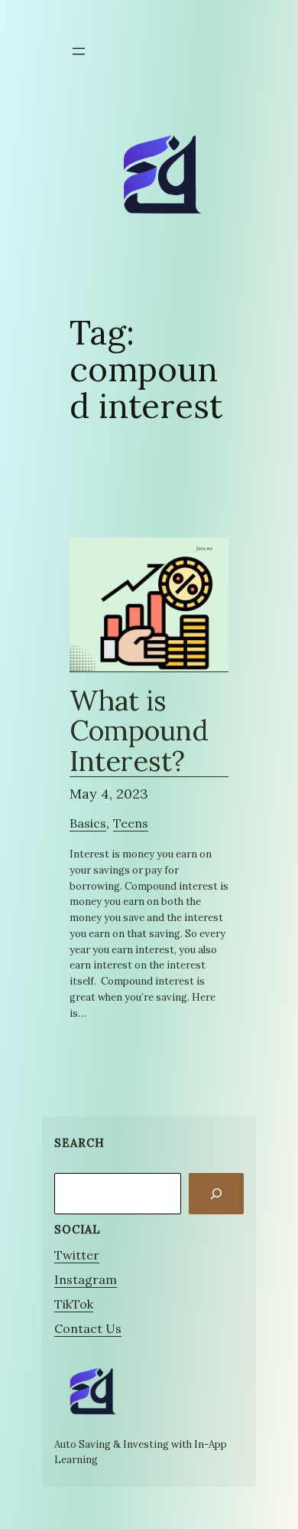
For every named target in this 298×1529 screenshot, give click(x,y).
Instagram (85, 1279)
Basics (88, 823)
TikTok (73, 1304)
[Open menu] (79, 51)
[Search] (216, 1193)
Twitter (76, 1255)
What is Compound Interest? (139, 732)
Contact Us (87, 1328)
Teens (130, 823)
